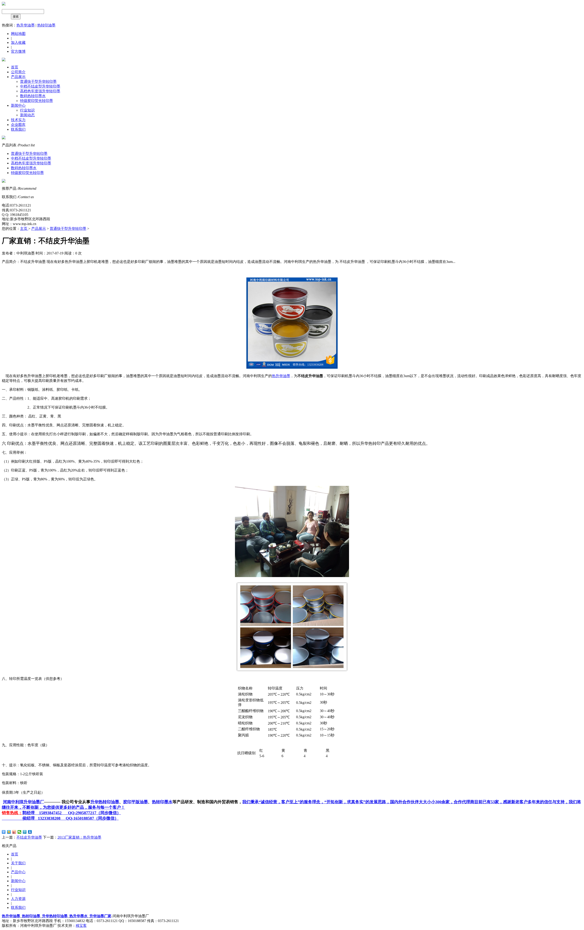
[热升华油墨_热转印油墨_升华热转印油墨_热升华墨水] (3, 4)
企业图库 (18, 125)
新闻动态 (27, 115)
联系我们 (18, 129)
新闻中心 (18, 105)
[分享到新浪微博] (14, 832)
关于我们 (18, 863)
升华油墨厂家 (100, 916)
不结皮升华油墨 (29, 837)
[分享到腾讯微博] (25, 832)
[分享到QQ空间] (9, 832)
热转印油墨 (46, 25)
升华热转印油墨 (55, 916)
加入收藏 (18, 42)
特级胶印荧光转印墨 (36, 101)
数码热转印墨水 (33, 96)
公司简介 (18, 72)
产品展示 (18, 77)
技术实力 (18, 120)
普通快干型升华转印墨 (38, 81)
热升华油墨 (25, 25)
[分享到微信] (19, 832)
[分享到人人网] (30, 832)
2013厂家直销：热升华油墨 (79, 837)
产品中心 (18, 872)
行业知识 (27, 110)
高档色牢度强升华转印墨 (40, 91)
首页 (14, 67)
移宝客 (81, 925)
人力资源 (18, 899)
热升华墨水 (78, 916)
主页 (24, 229)
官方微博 (18, 51)
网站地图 (18, 34)
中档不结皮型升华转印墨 (40, 86)
